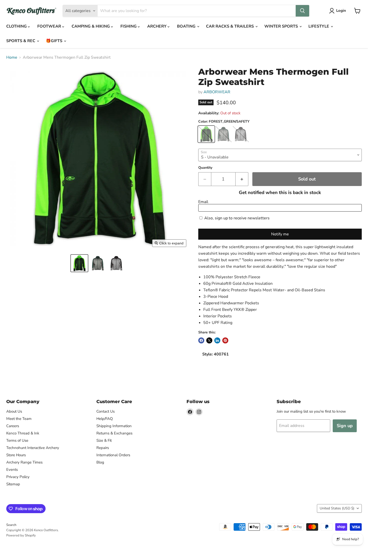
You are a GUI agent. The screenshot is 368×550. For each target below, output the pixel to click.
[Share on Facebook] (201, 340)
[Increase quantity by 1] (242, 179)
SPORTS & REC (21, 41)
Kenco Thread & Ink (22, 433)
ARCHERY (157, 26)
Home (11, 57)
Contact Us (105, 411)
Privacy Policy (18, 476)
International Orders (113, 454)
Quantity (205, 168)
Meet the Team (19, 418)
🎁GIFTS (54, 41)
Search (11, 525)
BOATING (187, 26)
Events (12, 469)
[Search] (302, 11)
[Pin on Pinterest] (225, 340)
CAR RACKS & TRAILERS (230, 26)
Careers (12, 425)
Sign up (345, 426)
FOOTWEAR (49, 26)
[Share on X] (209, 340)
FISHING (129, 26)
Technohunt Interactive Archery (32, 447)
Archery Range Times (24, 462)
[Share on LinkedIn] (217, 340)
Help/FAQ (104, 418)
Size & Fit (104, 440)
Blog (100, 462)
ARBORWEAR (217, 92)
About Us (14, 411)
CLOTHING (17, 26)
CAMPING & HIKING (91, 26)
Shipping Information (114, 425)
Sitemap (13, 484)
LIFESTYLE (319, 26)
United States (337, 508)
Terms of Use (17, 440)
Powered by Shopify (21, 535)
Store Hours (16, 454)
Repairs (102, 447)
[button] (79, 263)
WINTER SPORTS (281, 26)
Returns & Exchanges (114, 433)
